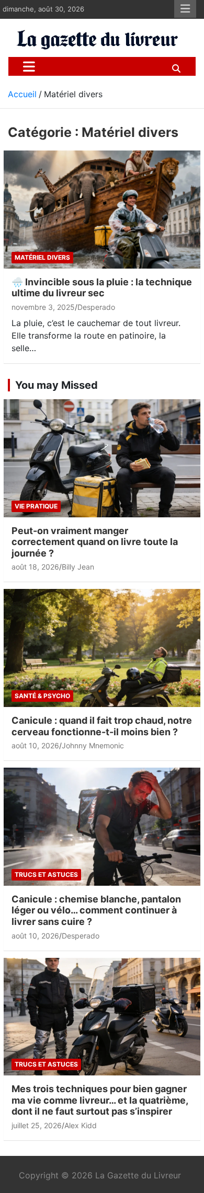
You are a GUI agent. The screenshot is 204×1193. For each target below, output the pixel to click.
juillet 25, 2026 (37, 1125)
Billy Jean (78, 566)
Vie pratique (36, 506)
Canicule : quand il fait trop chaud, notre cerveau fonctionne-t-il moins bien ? (102, 726)
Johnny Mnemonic (93, 745)
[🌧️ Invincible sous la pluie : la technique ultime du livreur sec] (102, 209)
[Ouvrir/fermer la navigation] (29, 66)
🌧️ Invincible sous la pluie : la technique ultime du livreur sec (102, 287)
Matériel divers (42, 257)
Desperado (96, 307)
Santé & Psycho (42, 696)
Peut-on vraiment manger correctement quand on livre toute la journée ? (95, 542)
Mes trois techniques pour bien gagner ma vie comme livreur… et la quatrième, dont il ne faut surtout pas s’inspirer (100, 1100)
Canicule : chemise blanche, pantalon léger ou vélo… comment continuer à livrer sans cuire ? (96, 910)
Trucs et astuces (46, 874)
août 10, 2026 (35, 745)
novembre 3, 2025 (43, 307)
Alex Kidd (80, 1125)
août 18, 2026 (35, 566)
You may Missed (56, 385)
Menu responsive (185, 9)
